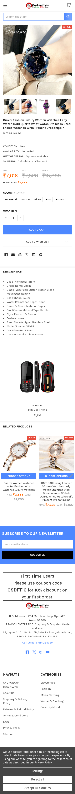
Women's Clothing (52, 701)
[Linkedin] (34, 255)
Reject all (37, 779)
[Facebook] (6, 255)
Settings (37, 771)
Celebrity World (50, 707)
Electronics (48, 682)
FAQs (6, 721)
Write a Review (12, 133)
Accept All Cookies (37, 788)
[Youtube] (48, 652)
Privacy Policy (11, 728)
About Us (8, 693)
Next (71, 474)
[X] (27, 255)
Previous (4, 474)
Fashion (46, 689)
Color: (14, 192)
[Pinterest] (41, 255)
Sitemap (8, 734)
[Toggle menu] (5, 5)
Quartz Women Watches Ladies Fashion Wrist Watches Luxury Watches (19, 486)
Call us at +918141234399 (37, 642)
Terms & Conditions (15, 715)
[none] (37, 60)
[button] (37, 241)
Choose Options (19, 476)
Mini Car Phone (37, 409)
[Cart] (69, 5)
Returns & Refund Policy (18, 709)
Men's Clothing (50, 695)
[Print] (20, 255)
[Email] (13, 255)
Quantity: (10, 210)
